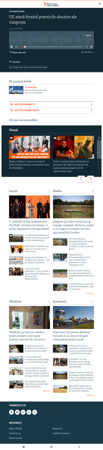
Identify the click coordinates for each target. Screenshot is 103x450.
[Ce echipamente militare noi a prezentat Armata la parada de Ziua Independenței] (16, 238)
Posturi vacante (15, 438)
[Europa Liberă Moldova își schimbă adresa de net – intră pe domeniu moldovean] (16, 260)
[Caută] (79, 447)
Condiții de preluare (61, 433)
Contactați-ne (15, 433)
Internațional (17, 12)
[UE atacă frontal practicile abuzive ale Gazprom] (16, 90)
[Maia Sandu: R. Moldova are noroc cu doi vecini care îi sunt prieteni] (16, 249)
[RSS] (29, 412)
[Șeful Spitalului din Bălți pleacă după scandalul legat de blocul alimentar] (16, 384)
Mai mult (90, 294)
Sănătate (15, 301)
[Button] (14, 62)
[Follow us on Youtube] (17, 412)
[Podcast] (51, 447)
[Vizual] (24, 447)
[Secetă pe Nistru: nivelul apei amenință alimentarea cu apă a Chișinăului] (60, 287)
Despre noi (57, 429)
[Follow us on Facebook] (11, 412)
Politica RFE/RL (15, 429)
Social (13, 191)
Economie (60, 301)
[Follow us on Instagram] (23, 412)
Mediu (57, 191)
